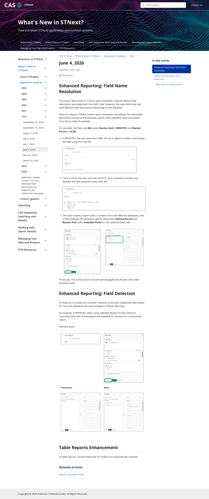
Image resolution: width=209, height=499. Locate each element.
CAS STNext (65, 56)
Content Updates (29, 198)
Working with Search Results (146, 42)
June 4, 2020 (29, 149)
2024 (24, 93)
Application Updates (114, 56)
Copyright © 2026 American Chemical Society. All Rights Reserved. (52, 493)
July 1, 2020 (29, 144)
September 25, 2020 (33, 122)
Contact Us (197, 5)
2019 (24, 166)
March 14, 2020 (31, 160)
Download (67, 75)
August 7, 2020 (30, 133)
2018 (24, 171)
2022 (24, 105)
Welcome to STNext (30, 42)
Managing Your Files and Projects (37, 48)
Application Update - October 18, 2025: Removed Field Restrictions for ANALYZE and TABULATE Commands (32, 185)
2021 (24, 110)
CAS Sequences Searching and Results (108, 42)
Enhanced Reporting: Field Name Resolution (170, 69)
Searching (79, 42)
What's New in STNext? (57, 42)
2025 (24, 88)
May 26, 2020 (30, 155)
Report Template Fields (71, 474)
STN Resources (67, 48)
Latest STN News (29, 76)
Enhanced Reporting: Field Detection (167, 77)
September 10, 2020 (33, 127)
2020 (131, 56)
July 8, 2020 (29, 138)
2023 (24, 99)
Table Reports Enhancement (168, 84)
